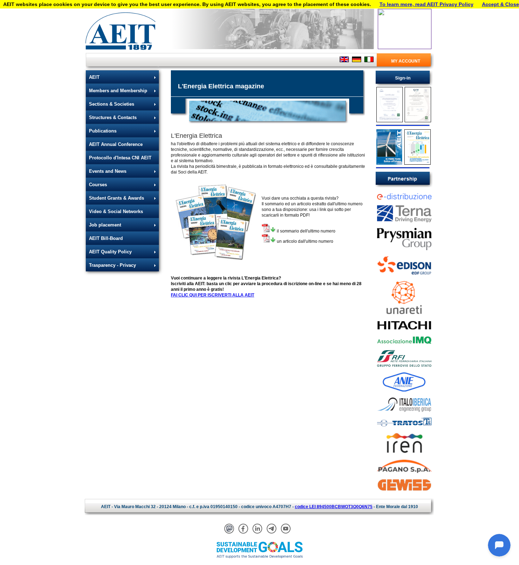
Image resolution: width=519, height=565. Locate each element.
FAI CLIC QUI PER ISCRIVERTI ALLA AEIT (212, 295)
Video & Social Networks (116, 211)
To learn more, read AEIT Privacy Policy (426, 4)
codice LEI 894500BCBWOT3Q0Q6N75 (333, 506)
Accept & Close (500, 4)
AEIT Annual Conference (116, 144)
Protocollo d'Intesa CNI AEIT (120, 157)
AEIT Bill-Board (106, 238)
